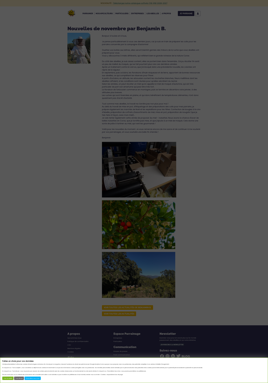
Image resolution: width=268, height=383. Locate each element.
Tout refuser (19, 378)
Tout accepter (7, 378)
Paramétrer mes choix (33, 378)
